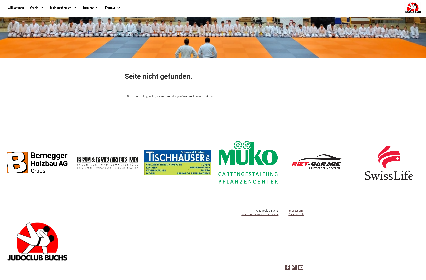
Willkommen (16, 7)
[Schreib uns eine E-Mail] (300, 267)
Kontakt (110, 7)
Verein (34, 7)
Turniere (88, 7)
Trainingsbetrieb (60, 7)
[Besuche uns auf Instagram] (294, 267)
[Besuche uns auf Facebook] (287, 267)
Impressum (295, 210)
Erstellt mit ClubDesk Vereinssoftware (259, 214)
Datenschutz (296, 214)
